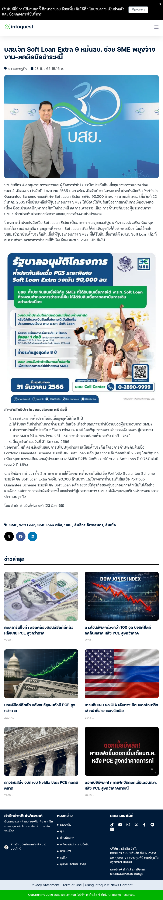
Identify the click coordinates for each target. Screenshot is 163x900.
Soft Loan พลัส (49, 525)
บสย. (68, 525)
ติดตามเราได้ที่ (121, 816)
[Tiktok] (112, 825)
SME (13, 525)
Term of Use (72, 884)
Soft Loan (27, 525)
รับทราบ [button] (138, 10)
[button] (9, 536)
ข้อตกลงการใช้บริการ (25, 14)
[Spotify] (152, 825)
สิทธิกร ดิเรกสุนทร (88, 525)
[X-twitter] (136, 825)
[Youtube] (120, 825)
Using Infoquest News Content (109, 884)
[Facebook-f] (144, 825)
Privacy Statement (45, 884)
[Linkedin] (112, 829)
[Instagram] (128, 825)
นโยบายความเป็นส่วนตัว (105, 9)
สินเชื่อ (110, 525)
